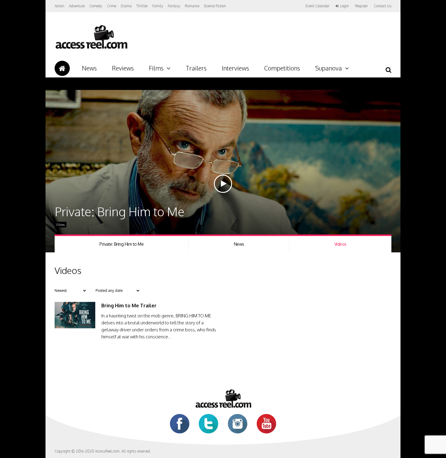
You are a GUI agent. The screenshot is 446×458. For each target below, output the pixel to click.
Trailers (196, 68)
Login (344, 6)
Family (157, 6)
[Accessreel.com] (91, 48)
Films (156, 68)
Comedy (95, 6)
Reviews (123, 68)
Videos (340, 244)
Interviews (235, 68)
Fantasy (174, 6)
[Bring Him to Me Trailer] (75, 326)
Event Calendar (317, 6)
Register (361, 6)
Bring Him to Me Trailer (129, 305)
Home (62, 68)
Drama (126, 6)
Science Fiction (215, 6)
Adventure (77, 6)
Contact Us (382, 6)
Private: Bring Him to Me (122, 244)
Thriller (142, 6)
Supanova (328, 68)
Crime (111, 6)
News (89, 68)
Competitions (282, 68)
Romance (192, 6)
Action (59, 6)
